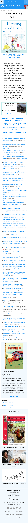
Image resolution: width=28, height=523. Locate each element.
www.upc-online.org (14, 492)
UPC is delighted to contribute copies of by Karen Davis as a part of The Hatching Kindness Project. (14, 150)
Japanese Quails (7, 408)
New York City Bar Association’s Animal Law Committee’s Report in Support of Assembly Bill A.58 (15, 190)
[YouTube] (17, 507)
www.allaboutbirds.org (9, 113)
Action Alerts (19, 514)
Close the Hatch (7, 314)
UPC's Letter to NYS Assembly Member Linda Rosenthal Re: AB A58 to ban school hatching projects (14, 196)
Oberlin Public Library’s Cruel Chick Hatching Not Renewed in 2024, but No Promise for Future (14, 156)
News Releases (9, 517)
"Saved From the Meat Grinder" (11, 326)
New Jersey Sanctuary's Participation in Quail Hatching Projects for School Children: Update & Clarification (14, 274)
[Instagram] (20, 507)
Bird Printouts (6, 300)
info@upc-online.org (14, 498)
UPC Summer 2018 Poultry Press (17, 234)
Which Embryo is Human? (9, 306)
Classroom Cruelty (8, 405)
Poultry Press (19, 517)
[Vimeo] (14, 507)
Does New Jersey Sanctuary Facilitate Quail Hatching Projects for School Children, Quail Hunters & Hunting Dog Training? (14, 266)
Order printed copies (14, 57)
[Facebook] (7, 507)
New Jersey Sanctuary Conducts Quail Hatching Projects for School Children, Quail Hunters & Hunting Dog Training (15, 279)
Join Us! (18, 520)
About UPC (8, 511)
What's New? (19, 511)
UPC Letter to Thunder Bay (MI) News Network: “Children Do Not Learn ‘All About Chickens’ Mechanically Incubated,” (14, 172)
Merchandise (8, 520)
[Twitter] (11, 507)
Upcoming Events (9, 514)
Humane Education (8, 402)
